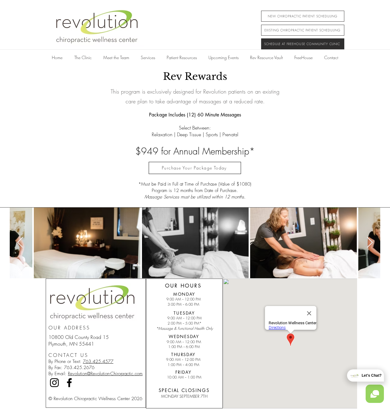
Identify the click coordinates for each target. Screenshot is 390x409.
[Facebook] (69, 383)
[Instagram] (54, 383)
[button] (148, 54)
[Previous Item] (20, 243)
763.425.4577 (98, 361)
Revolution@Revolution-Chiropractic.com (105, 374)
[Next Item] (369, 243)
